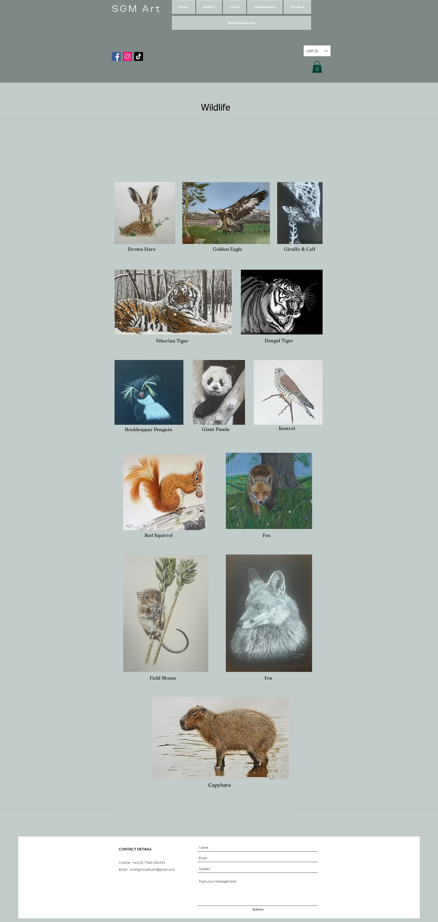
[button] (209, 7)
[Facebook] (116, 56)
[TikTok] (138, 56)
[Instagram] (127, 56)
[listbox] (317, 51)
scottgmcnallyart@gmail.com (152, 869)
